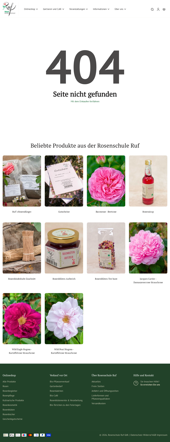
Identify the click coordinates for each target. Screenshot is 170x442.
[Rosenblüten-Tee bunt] (106, 248)
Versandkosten (99, 403)
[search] (152, 9)
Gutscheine (64, 211)
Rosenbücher (9, 414)
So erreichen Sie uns (150, 384)
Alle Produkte (9, 381)
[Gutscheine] (64, 181)
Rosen (5, 386)
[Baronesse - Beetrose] (106, 181)
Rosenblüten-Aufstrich (64, 278)
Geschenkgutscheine (12, 419)
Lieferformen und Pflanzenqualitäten (101, 397)
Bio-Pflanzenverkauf (59, 381)
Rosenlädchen (56, 390)
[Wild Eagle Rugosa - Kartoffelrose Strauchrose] (22, 318)
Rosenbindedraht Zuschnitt (21, 278)
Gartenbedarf (56, 386)
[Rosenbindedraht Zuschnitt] (22, 248)
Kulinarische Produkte (13, 400)
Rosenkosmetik (10, 405)
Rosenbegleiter (10, 390)
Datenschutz (137, 434)
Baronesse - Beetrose (106, 211)
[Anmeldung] (158, 9)
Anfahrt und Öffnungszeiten (105, 390)
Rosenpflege (8, 395)
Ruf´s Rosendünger (21, 211)
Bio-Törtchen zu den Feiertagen (65, 405)
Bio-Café (54, 395)
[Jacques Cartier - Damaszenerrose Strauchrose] (148, 248)
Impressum (162, 434)
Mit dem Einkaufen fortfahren (85, 101)
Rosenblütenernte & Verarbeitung (66, 400)
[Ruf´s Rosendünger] (22, 181)
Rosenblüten (9, 409)
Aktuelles (96, 381)
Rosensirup (148, 211)
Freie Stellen (98, 386)
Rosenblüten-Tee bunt (106, 278)
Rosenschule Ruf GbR (118, 434)
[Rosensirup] (148, 181)
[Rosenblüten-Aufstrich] (64, 248)
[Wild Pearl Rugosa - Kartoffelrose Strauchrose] (64, 318)
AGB (154, 434)
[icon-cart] (164, 9)
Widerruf (147, 434)
